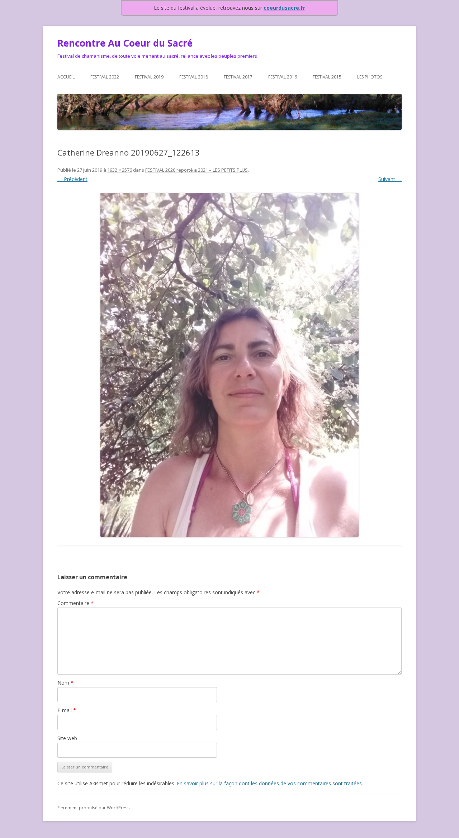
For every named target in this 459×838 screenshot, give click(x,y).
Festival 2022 (104, 77)
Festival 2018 (193, 77)
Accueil (66, 77)
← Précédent (72, 179)
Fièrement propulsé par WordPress (93, 808)
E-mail (66, 710)
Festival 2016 (282, 77)
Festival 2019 (149, 77)
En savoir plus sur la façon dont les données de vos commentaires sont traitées (269, 783)
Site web (67, 738)
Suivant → (390, 179)
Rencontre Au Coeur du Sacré (125, 43)
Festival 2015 (327, 77)
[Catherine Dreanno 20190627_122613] (229, 365)
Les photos (369, 77)
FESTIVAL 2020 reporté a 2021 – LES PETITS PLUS (196, 170)
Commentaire (75, 603)
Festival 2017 (238, 77)
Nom (65, 682)
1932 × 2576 (119, 170)
